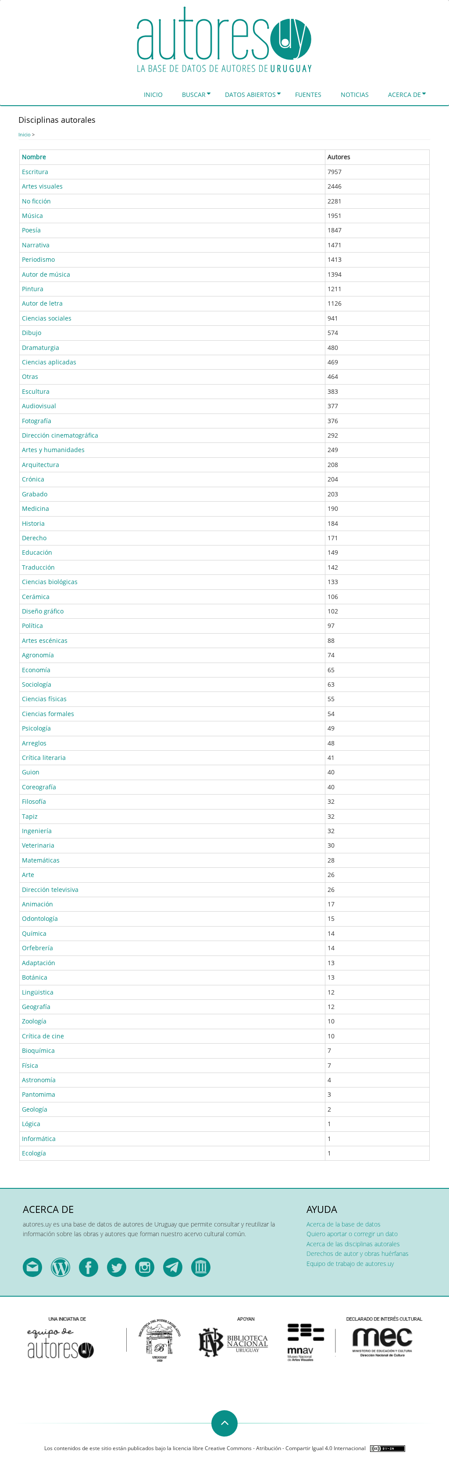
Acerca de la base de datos (343, 1224)
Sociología (36, 684)
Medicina (35, 508)
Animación (37, 904)
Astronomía (39, 1080)
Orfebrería (37, 948)
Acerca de (404, 94)
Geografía (36, 1006)
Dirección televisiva (50, 889)
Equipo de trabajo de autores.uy (350, 1263)
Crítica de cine (43, 1036)
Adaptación (38, 963)
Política (32, 625)
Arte (28, 874)
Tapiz (30, 816)
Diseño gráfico (43, 611)
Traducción (38, 567)
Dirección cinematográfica (60, 435)
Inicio (153, 94)
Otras (30, 376)
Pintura (32, 289)
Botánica (34, 977)
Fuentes (308, 94)
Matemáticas (41, 860)
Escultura (36, 391)
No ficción (36, 201)
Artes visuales (42, 186)
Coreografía (39, 787)
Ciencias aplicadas (49, 362)
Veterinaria (38, 845)
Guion (30, 772)
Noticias (355, 94)
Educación (37, 552)
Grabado (34, 494)
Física (30, 1065)
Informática (39, 1138)
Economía (36, 670)
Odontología (40, 918)
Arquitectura (40, 464)
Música (32, 215)
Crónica (33, 479)
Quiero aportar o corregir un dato (352, 1234)
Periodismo (38, 259)
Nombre (34, 157)
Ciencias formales (48, 714)
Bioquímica (38, 1050)
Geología (34, 1109)
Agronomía (38, 655)
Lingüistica (37, 992)
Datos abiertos (250, 94)
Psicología (36, 728)
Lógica (31, 1124)
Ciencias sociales (46, 318)
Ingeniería (37, 831)
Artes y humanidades (53, 450)
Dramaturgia (40, 347)
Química (34, 933)
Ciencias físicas (44, 699)
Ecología (34, 1153)
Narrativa (36, 245)
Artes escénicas (45, 640)
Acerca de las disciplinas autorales (353, 1244)
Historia (33, 523)
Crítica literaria (44, 757)
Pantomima (38, 1094)
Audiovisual (39, 406)
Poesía (31, 230)
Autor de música (46, 274)
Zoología (34, 1021)
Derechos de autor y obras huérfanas (357, 1253)
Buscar (194, 94)
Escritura (35, 172)
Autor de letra (42, 303)
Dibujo (31, 332)
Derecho (34, 538)
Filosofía (34, 801)
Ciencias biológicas (50, 582)
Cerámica (36, 596)
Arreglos (34, 743)
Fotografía (36, 421)
